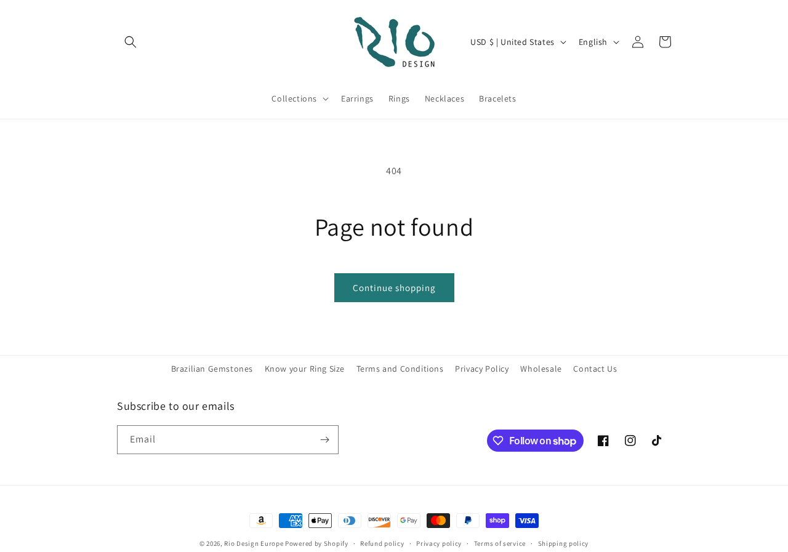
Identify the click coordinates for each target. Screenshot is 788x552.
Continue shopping (394, 288)
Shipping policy (563, 543)
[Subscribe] (324, 439)
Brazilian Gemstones (212, 368)
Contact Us (595, 368)
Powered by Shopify (316, 543)
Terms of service (500, 543)
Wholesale (540, 368)
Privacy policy (439, 543)
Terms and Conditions (400, 368)
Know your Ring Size (305, 368)
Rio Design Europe (253, 543)
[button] (130, 41)
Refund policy (382, 543)
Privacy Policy (482, 368)
